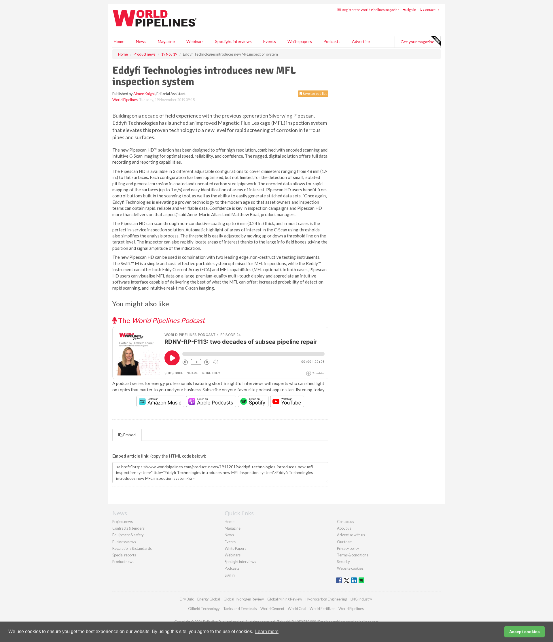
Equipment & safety (128, 535)
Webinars (195, 41)
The (161, 320)
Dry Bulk (187, 599)
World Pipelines (125, 99)
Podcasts (331, 41)
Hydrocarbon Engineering (326, 599)
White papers (299, 41)
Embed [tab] (129, 434)
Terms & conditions (352, 555)
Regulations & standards (132, 548)
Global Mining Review (284, 599)
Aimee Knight (144, 93)
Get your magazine (417, 41)
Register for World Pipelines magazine (370, 10)
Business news (124, 541)
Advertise (361, 41)
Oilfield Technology (204, 608)
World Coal (297, 608)
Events (269, 41)
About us (344, 528)
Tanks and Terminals (240, 608)
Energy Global (208, 599)
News (229, 535)
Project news (122, 521)
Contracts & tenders (128, 528)
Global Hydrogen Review (244, 599)
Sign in (411, 10)
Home (119, 41)
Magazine (166, 41)
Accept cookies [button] (524, 631)
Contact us (430, 10)
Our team (345, 541)
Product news (123, 561)
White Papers (235, 548)
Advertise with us (351, 535)
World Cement (272, 608)
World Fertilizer (322, 608)
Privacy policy (348, 548)
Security (343, 561)
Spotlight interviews (233, 41)
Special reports (124, 555)
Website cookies (350, 568)
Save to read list (314, 93)
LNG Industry (361, 599)
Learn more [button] (267, 631)
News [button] (141, 41)
